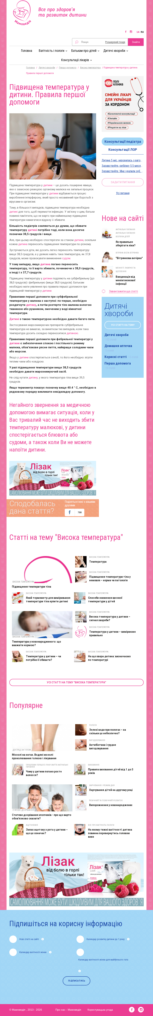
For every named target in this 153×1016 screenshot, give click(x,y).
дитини (47, 185)
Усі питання (122, 193)
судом (66, 258)
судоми (17, 442)
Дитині (14, 319)
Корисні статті (121, 357)
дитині (13, 211)
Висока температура (90, 67)
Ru (142, 32)
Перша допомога (67, 67)
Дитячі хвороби (47, 67)
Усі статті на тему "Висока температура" (76, 682)
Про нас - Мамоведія (68, 1009)
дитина (22, 244)
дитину (31, 305)
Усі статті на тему (123, 325)
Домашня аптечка (118, 348)
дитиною (72, 333)
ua (138, 32)
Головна (26, 51)
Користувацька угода (100, 1009)
